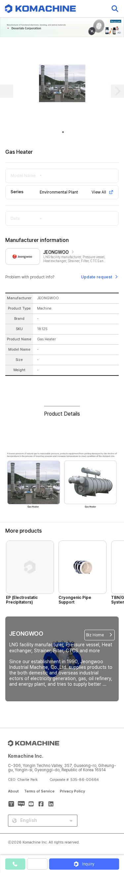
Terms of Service (39, 791)
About (13, 791)
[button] (112, 816)
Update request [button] (96, 277)
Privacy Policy (72, 791)
